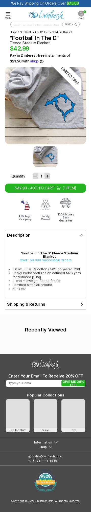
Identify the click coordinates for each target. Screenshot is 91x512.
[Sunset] (45, 413)
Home (13, 32)
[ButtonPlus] (47, 176)
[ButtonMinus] (35, 176)
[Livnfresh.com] (46, 14)
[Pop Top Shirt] (18, 413)
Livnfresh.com (45, 500)
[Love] (73, 413)
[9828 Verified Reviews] (45, 490)
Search (69, 24)
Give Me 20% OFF (73, 383)
